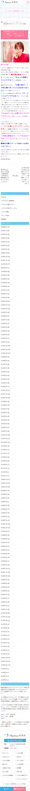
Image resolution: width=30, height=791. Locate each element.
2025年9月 (4, 267)
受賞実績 (3, 219)
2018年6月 (4, 590)
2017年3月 (4, 646)
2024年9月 (4, 312)
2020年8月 (4, 494)
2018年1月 (4, 609)
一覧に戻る (15, 175)
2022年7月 (4, 409)
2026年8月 (4, 227)
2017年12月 (4, 613)
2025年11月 (4, 260)
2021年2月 (4, 472)
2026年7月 (4, 230)
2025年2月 (4, 293)
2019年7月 (4, 542)
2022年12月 (4, 390)
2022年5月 (4, 416)
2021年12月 (4, 435)
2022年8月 (4, 405)
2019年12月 (4, 524)
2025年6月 (4, 279)
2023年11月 (4, 349)
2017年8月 (4, 628)
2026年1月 (4, 253)
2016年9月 (4, 668)
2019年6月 (4, 546)
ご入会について (6, 756)
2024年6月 (4, 323)
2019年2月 (4, 561)
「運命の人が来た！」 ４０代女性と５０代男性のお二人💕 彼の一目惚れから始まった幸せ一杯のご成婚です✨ (15, 724)
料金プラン (5, 764)
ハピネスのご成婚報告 (7, 200)
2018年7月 (4, 587)
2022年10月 (4, 397)
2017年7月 (4, 631)
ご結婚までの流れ (6, 768)
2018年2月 (4, 605)
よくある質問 (20, 764)
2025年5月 (4, 282)
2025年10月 (4, 264)
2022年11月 (4, 394)
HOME (5, 22)
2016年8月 (4, 672)
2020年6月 (4, 501)
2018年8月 (4, 583)
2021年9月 (4, 446)
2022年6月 (4, 412)
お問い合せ (19, 771)
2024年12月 (4, 301)
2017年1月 (4, 654)
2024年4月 (4, 331)
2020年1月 (4, 520)
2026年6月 (4, 234)
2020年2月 (4, 516)
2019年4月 (4, 553)
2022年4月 (4, 420)
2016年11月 (4, 661)
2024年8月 (4, 316)
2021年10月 (4, 442)
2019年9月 (4, 535)
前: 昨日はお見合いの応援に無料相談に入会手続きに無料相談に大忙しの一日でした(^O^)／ (5, 175)
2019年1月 (4, 565)
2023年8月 (4, 360)
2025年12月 (4, 256)
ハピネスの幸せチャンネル (9, 208)
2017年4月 (4, 642)
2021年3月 (4, 468)
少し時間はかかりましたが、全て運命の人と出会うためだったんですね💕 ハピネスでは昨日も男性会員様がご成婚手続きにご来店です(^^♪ (15, 699)
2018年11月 (4, 572)
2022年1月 (4, 431)
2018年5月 (4, 594)
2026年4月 (4, 241)
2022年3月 (4, 423)
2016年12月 (4, 657)
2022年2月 (4, 427)
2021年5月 (4, 461)
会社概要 (19, 768)
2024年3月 (4, 334)
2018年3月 (4, 602)
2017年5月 (4, 639)
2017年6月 (4, 635)
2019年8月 (4, 539)
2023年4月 (4, 375)
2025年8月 (4, 271)
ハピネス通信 (5, 212)
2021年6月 (4, 457)
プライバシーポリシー (22, 779)
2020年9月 (4, 490)
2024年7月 (4, 319)
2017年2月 (4, 650)
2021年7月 (4, 453)
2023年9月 (4, 357)
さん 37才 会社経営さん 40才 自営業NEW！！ (8, 716)
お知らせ (3, 197)
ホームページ (5, 753)
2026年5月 (4, 238)
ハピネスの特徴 (6, 760)
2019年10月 (4, 531)
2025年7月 (4, 275)
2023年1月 (4, 386)
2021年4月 (4, 464)
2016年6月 (4, 680)
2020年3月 (4, 513)
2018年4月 (4, 598)
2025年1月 (4, 297)
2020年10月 (4, 487)
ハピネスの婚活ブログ (16, 22)
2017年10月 (4, 620)
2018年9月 (4, 579)
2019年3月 (4, 557)
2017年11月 (4, 616)
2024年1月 (4, 342)
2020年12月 (4, 479)
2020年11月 (4, 483)
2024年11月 (4, 305)
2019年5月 (4, 550)
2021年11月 (4, 438)
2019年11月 (4, 527)
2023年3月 (4, 379)
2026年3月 (4, 245)
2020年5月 (4, 505)
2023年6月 (4, 368)
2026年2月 (4, 249)
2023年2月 (4, 383)
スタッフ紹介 (5, 771)
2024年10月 (4, 308)
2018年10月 (4, 576)
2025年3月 (4, 290)
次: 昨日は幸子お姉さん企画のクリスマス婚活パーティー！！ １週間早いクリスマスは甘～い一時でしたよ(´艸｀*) (25, 175)
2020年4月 (4, 509)
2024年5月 (4, 327)
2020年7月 (4, 498)
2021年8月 (4, 449)
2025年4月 (4, 286)
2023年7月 (4, 364)
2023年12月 (4, 345)
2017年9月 (4, 624)
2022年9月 (4, 401)
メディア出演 (5, 215)
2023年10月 (4, 353)
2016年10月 (4, 665)
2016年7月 (4, 676)
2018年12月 (4, 568)
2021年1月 (4, 475)
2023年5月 (4, 371)
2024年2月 (4, 338)
